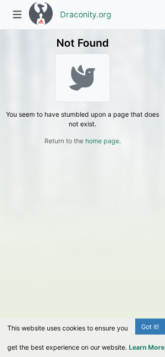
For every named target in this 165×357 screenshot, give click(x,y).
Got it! (150, 326)
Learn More (147, 347)
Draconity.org (85, 14)
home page (102, 141)
